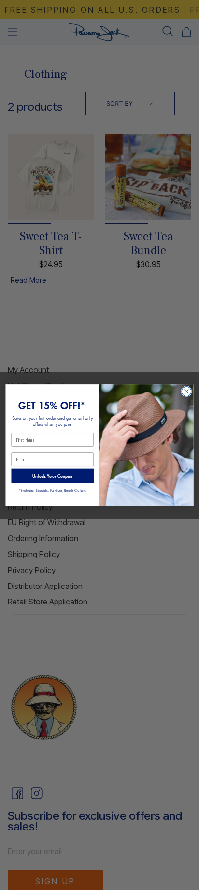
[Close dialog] (186, 391)
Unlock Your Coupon (52, 475)
